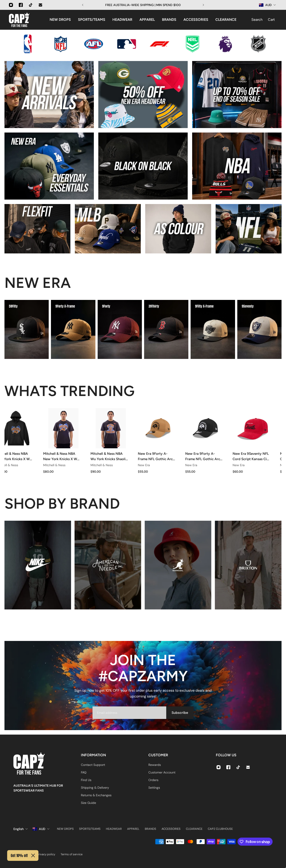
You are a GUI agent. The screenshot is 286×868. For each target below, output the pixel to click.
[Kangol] (178, 565)
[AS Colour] (178, 228)
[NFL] (249, 228)
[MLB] (108, 228)
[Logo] (19, 20)
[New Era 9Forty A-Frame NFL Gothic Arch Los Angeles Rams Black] (204, 428)
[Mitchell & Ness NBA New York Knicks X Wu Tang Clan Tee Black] (62, 428)
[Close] (33, 855)
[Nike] (37, 565)
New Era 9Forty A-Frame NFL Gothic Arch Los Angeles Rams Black (203, 456)
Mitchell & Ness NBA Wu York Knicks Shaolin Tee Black (108, 456)
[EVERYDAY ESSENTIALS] (49, 166)
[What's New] (49, 94)
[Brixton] (248, 565)
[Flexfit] (37, 228)
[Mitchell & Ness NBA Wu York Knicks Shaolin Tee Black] (110, 428)
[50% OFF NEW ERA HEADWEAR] (143, 94)
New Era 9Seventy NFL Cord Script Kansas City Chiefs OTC (250, 456)
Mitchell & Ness (53, 465)
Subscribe (180, 712)
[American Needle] (108, 565)
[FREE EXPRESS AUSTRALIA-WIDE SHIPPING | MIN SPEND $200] (143, 4)
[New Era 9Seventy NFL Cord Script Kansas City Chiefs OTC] (252, 428)
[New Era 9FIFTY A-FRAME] (213, 329)
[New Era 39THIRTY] (166, 329)
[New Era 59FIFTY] (26, 329)
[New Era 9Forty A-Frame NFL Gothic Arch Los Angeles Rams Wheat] (157, 428)
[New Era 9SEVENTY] (259, 329)
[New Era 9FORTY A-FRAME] (73, 329)
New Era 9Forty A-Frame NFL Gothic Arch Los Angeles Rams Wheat (155, 456)
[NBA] (237, 166)
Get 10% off (19, 855)
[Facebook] (21, 5)
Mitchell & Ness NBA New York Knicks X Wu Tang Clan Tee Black (60, 456)
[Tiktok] (31, 5)
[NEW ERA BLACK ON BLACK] (143, 166)
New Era (143, 465)
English (18, 829)
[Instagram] (11, 5)
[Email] (40, 5)
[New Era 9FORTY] (120, 329)
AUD (42, 829)
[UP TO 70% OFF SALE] (237, 94)
